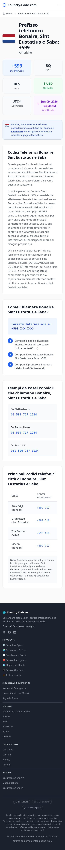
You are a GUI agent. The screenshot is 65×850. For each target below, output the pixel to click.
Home (9, 13)
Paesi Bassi (17, 131)
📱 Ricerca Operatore (14, 670)
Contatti (7, 754)
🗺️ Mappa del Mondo (14, 665)
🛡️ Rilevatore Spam (13, 645)
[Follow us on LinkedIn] (14, 632)
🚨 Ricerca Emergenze (14, 660)
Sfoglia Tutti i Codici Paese (16, 711)
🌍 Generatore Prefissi (14, 650)
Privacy (6, 759)
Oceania (7, 736)
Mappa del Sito (10, 782)
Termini (7, 764)
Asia (5, 721)
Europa (6, 716)
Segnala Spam (10, 698)
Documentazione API (13, 777)
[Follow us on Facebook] (9, 632)
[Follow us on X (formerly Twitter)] (4, 632)
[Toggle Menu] (59, 5)
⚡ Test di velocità (12, 675)
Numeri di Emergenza (14, 688)
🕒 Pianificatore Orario (14, 655)
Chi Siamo (8, 749)
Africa (6, 731)
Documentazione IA (13, 787)
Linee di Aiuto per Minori (16, 693)
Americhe (8, 726)
